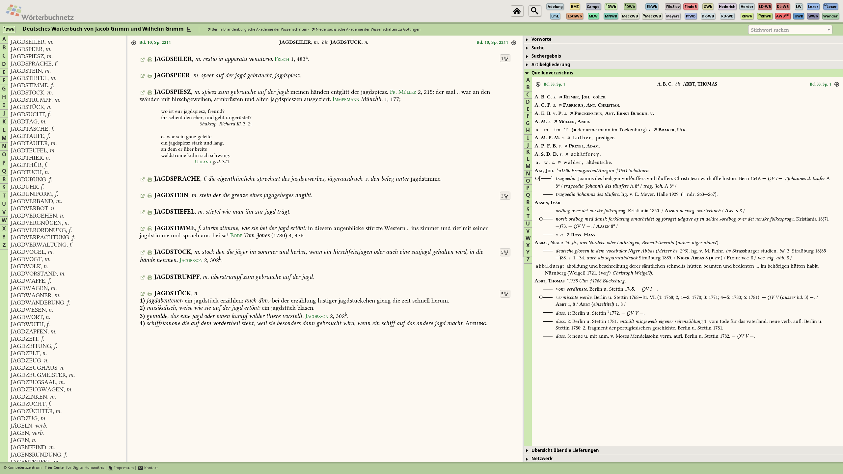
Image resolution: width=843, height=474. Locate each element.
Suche (538, 48)
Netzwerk (542, 459)
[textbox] (790, 30)
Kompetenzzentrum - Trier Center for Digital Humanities (56, 467)
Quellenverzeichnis (552, 73)
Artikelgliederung (550, 65)
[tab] (683, 40)
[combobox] (790, 29)
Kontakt (150, 467)
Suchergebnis (546, 56)
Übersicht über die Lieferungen (565, 450)
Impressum (123, 467)
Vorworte (541, 39)
